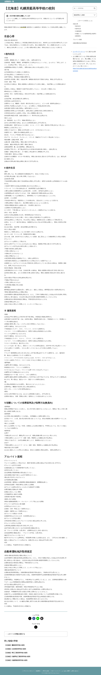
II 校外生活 (78, 28)
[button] (41, 618)
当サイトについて (55, 671)
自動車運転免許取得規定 (80, 43)
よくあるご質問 (66, 671)
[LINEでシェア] (37, 618)
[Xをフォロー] (35, 627)
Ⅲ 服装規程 (78, 31)
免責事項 (38, 671)
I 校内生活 (77, 26)
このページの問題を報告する (16, 634)
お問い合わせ (74, 671)
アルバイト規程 (77, 39)
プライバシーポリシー (28, 671)
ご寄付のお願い (46, 671)
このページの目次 (82, 20)
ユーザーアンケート (79, 51)
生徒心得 (75, 24)
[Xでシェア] (29, 618)
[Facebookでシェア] (33, 618)
